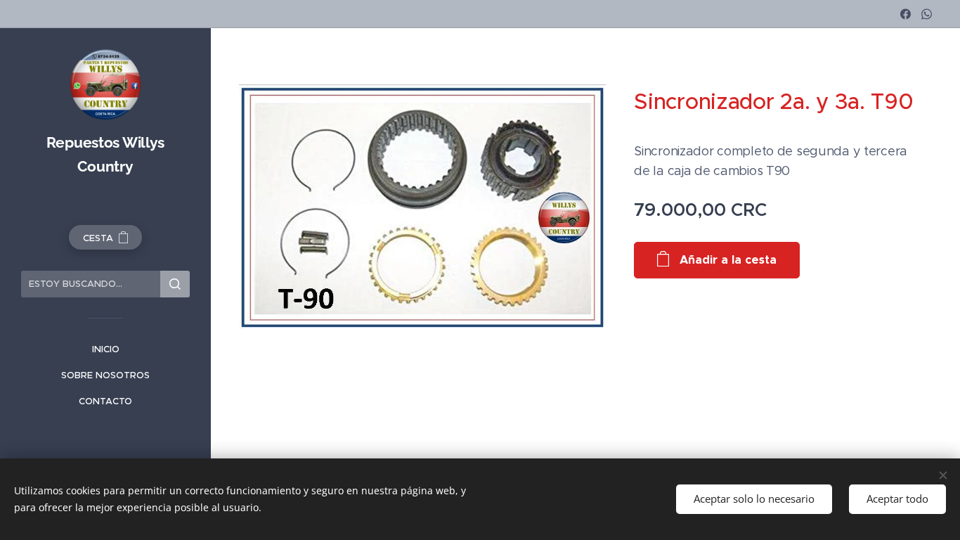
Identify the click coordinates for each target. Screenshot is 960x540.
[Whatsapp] (926, 14)
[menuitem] (105, 349)
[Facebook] (905, 14)
